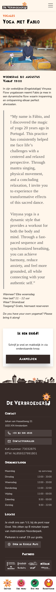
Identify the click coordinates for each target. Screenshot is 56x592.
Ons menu (21, 589)
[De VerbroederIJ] (28, 399)
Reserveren (48, 589)
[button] (50, 5)
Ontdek (7, 589)
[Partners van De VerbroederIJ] (28, 565)
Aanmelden (28, 359)
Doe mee (35, 589)
